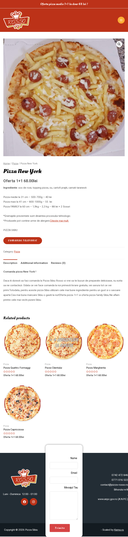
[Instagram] (33, 501)
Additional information (34, 262)
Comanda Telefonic (22, 240)
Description (10, 262)
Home (6, 163)
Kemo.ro (119, 529)
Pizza (15, 163)
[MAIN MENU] (121, 20)
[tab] (10, 263)
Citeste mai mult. (59, 220)
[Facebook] (24, 501)
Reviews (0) (58, 262)
